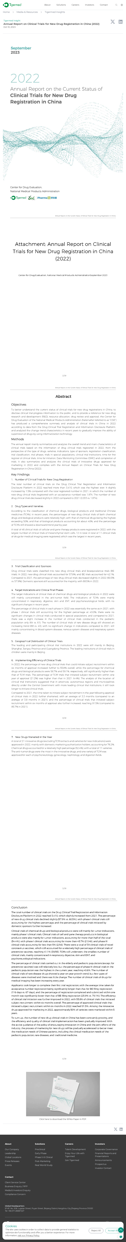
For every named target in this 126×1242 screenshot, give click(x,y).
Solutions (61, 5)
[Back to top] (121, 1230)
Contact (104, 5)
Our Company (12, 1149)
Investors (89, 5)
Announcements (103, 1160)
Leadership (10, 1153)
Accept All (113, 1230)
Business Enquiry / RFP (16, 1186)
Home (6, 12)
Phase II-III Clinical (44, 1157)
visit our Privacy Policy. (29, 1235)
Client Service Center (15, 1182)
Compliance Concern (15, 1194)
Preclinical (40, 1149)
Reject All (96, 1230)
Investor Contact (103, 1168)
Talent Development (75, 1149)
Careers (75, 5)
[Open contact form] (121, 1237)
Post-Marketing (42, 1161)
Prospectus (100, 1164)
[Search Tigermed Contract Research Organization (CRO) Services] (116, 5)
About (47, 5)
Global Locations (13, 1157)
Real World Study (44, 1165)
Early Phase (41, 1153)
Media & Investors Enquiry (18, 1190)
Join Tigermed (72, 1160)
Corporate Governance (106, 1149)
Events (8, 1165)
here (47, 1119)
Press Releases (12, 1161)
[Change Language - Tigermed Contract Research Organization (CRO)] (122, 5)
